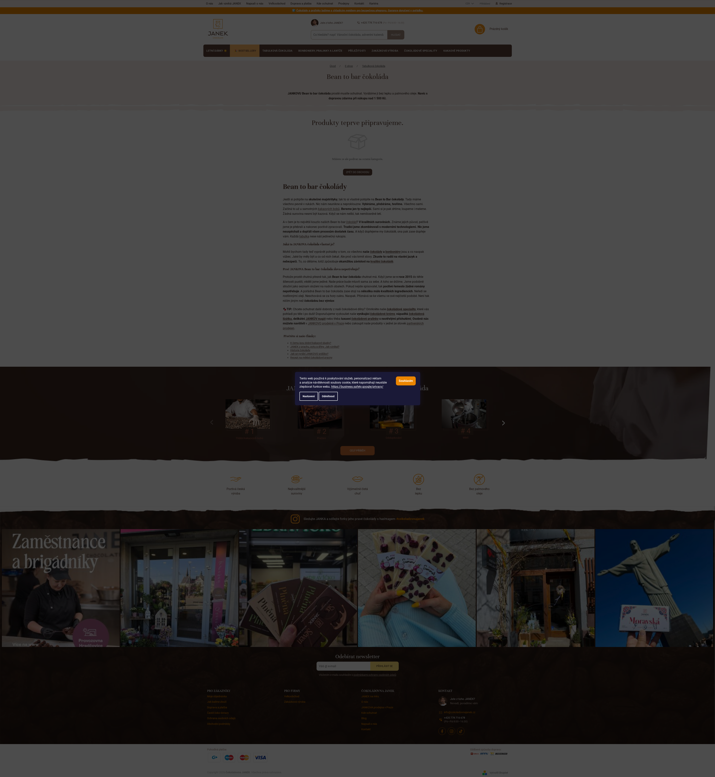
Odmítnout (328, 396)
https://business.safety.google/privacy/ (357, 386)
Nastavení (309, 396)
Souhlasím (406, 381)
